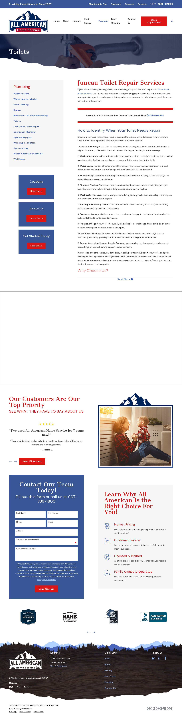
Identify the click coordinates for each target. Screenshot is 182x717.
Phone (19, 522)
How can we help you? (26, 549)
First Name (21, 513)
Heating (108, 670)
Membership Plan (98, 4)
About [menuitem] (66, 21)
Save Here (36, 191)
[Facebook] (165, 658)
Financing (116, 4)
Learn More (36, 218)
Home (107, 658)
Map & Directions (58, 666)
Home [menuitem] (57, 21)
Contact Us (36, 245)
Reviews (142, 4)
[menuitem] (36, 93)
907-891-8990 (161, 4)
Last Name (53, 513)
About (108, 664)
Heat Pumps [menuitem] (87, 21)
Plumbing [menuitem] (103, 21)
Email (50, 522)
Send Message (46, 588)
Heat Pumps (110, 676)
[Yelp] (159, 658)
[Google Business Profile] (153, 658)
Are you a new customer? (27, 540)
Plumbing (109, 682)
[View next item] (15, 461)
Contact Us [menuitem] (132, 21)
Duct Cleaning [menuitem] (115, 21)
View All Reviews (32, 461)
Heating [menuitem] (77, 21)
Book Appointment (154, 21)
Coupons (129, 4)
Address (19, 531)
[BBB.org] (171, 658)
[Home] (28, 21)
